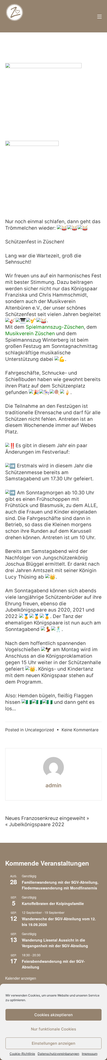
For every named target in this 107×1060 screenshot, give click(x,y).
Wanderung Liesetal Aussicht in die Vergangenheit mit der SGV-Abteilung (55, 943)
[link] (55, 327)
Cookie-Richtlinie (22, 1054)
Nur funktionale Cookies (53, 1029)
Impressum (89, 1054)
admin (53, 785)
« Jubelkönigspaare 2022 (34, 824)
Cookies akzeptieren (53, 1014)
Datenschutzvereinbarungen (58, 1054)
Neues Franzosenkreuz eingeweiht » (47, 818)
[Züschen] (14, 16)
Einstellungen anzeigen (53, 1043)
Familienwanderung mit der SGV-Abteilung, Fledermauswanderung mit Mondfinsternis (60, 885)
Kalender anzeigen (20, 978)
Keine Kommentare (80, 729)
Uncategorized (39, 729)
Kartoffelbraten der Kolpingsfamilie (53, 903)
